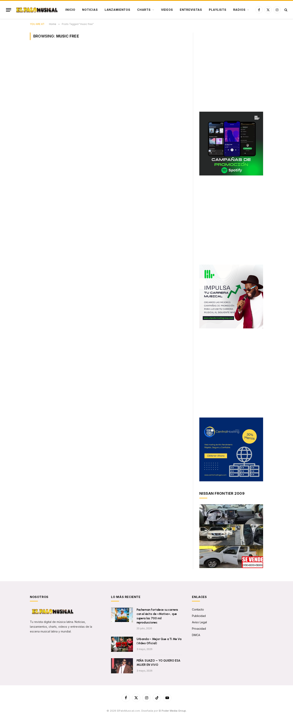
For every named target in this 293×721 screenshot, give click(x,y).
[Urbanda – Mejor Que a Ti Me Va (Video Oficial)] (122, 644)
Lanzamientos (117, 9)
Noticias (90, 9)
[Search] (285, 9)
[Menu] (8, 9)
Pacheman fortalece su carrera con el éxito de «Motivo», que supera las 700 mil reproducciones (157, 616)
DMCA (196, 635)
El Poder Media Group (172, 710)
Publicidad (199, 616)
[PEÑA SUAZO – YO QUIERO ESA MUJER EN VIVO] (122, 665)
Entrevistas (191, 9)
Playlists (217, 9)
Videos (167, 9)
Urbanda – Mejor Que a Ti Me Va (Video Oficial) (159, 641)
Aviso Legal (199, 622)
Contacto (198, 609)
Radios (239, 9)
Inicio (70, 9)
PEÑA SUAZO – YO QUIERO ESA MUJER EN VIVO (158, 663)
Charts (144, 9)
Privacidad (199, 628)
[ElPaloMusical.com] (36, 10)
